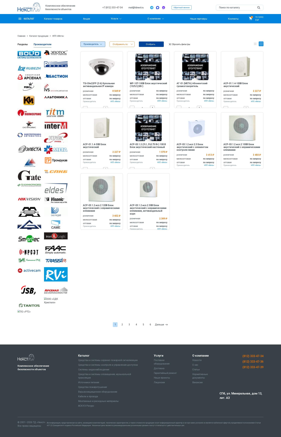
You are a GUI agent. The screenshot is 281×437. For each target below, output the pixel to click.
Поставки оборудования (161, 362)
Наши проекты (162, 377)
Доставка (159, 368)
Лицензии (159, 382)
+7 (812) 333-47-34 (112, 7)
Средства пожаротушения (92, 387)
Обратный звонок (182, 7)
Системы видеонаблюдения (93, 369)
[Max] (157, 7)
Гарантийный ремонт (165, 373)
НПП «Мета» (58, 36)
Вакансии (197, 382)
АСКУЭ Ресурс (86, 405)
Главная (21, 36)
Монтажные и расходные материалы (98, 401)
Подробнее (101, 66)
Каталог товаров (53, 18)
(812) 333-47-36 (253, 361)
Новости (197, 360)
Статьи (196, 369)
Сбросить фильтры (181, 44)
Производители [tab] (42, 44)
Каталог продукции (38, 36)
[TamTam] (163, 7)
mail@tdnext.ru (136, 7)
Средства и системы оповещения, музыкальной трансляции (104, 376)
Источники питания (88, 382)
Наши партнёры (198, 18)
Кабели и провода (88, 396)
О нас (195, 364)
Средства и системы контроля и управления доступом (108, 364)
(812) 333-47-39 (253, 367)
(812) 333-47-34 (253, 356)
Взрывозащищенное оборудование (97, 391)
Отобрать (150, 44)
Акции (86, 18)
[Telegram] (151, 7)
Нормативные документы (200, 376)
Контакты (233, 18)
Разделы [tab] (23, 44)
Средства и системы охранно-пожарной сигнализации (108, 360)
